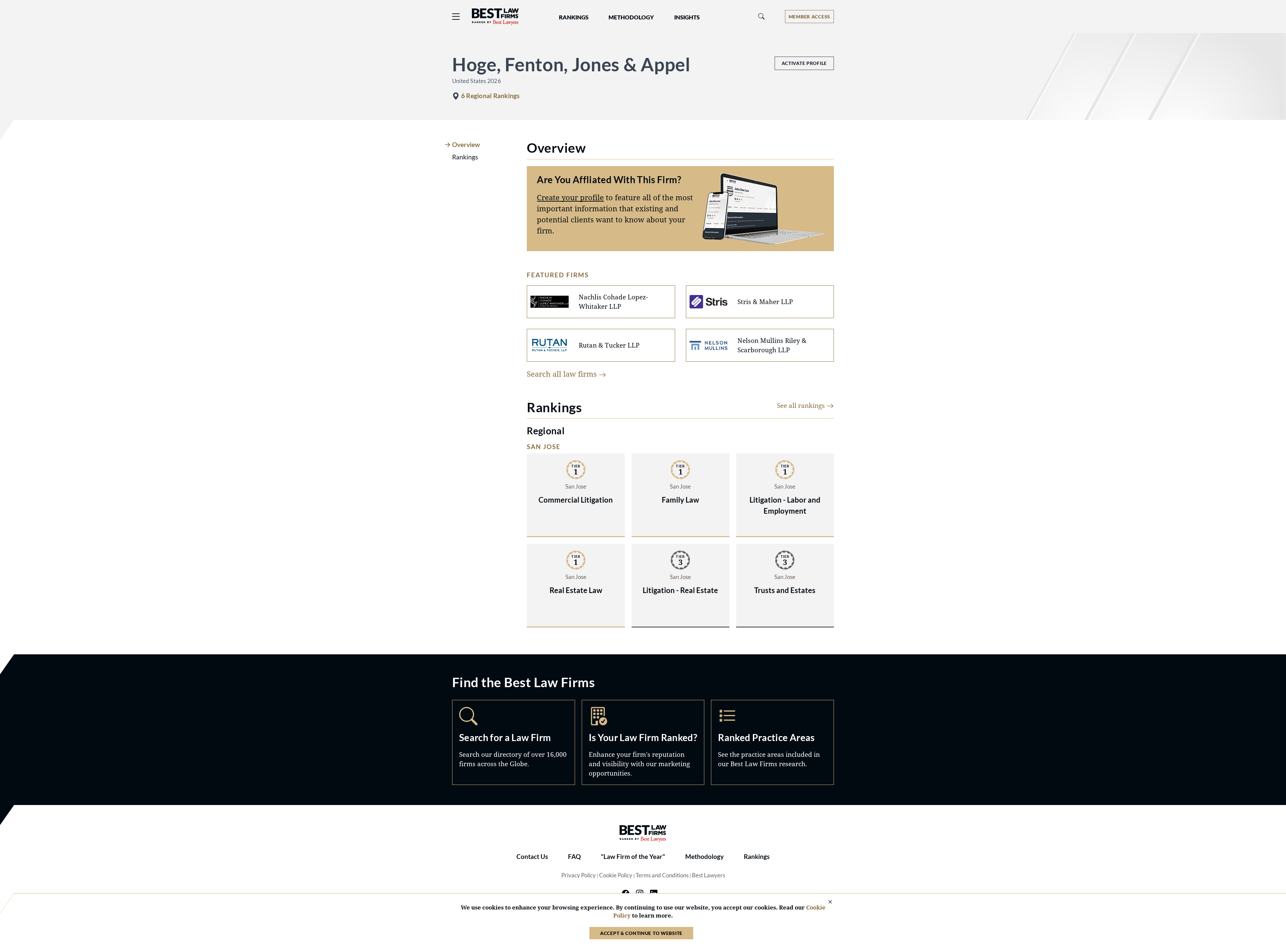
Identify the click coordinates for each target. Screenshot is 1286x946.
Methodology (704, 856)
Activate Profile (804, 63)
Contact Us (532, 856)
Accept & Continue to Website (641, 933)
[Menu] (456, 16)
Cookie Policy (615, 875)
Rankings (757, 856)
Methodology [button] (631, 17)
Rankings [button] (573, 17)
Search (513, 742)
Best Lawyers (708, 875)
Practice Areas (772, 742)
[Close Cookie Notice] (826, 902)
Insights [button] (687, 17)
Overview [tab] (466, 144)
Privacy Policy (578, 875)
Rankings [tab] (465, 157)
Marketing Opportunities (643, 742)
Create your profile (570, 197)
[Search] (761, 16)
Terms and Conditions (662, 875)
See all (802, 405)
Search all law (563, 374)
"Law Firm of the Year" (633, 856)
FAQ (574, 856)
